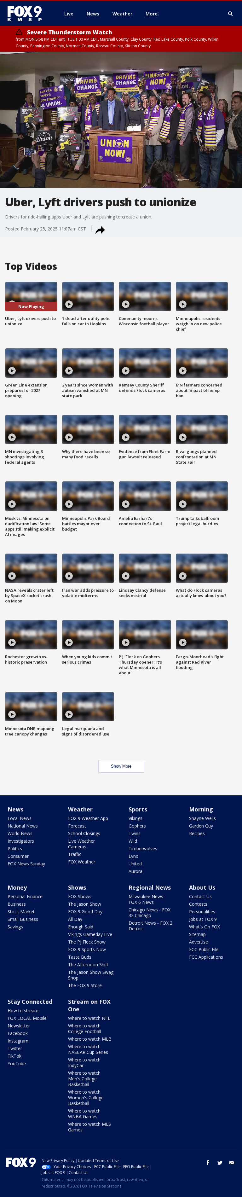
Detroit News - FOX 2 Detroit (150, 926)
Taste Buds (79, 957)
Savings (15, 927)
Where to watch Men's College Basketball (84, 1078)
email (232, 1163)
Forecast (77, 826)
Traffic (74, 854)
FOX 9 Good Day (85, 912)
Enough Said (80, 927)
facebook (208, 1163)
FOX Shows (79, 896)
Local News (20, 818)
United (135, 864)
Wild (133, 841)
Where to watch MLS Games (89, 1127)
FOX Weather (81, 862)
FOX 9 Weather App (88, 818)
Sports (138, 809)
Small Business (23, 919)
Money (17, 887)
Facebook (18, 1033)
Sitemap (197, 934)
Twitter (15, 1048)
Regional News (150, 887)
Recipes (197, 833)
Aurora (135, 871)
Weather (80, 809)
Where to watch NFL (89, 1018)
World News (20, 833)
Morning (201, 809)
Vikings (135, 818)
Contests (198, 904)
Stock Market (21, 912)
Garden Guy (201, 826)
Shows (77, 887)
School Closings (84, 833)
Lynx (133, 856)
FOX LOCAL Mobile (27, 1018)
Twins (135, 833)
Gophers (137, 826)
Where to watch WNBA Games (84, 1113)
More (152, 13)
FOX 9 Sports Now (87, 949)
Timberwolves (143, 848)
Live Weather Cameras (81, 844)
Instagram (18, 1041)
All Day (75, 919)
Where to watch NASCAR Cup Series (88, 1049)
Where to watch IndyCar (84, 1062)
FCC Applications (206, 957)
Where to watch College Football (84, 1028)
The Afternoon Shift (88, 964)
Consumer (18, 856)
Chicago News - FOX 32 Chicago (149, 912)
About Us (202, 887)
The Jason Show (84, 904)
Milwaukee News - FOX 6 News (147, 899)
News (15, 809)
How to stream (23, 1011)
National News (23, 826)
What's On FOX (204, 927)
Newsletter (19, 1026)
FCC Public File (204, 949)
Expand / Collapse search (230, 14)
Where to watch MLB (90, 1039)
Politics (15, 848)
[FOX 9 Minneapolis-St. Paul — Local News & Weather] (28, 13)
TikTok (14, 1056)
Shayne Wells (202, 818)
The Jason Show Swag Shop (90, 975)
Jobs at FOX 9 (203, 919)
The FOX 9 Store (85, 985)
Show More (121, 766)
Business (17, 904)
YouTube (17, 1063)
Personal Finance (25, 896)
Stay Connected (30, 1001)
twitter (220, 1163)
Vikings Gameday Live (90, 934)
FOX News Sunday (26, 864)
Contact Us (200, 896)
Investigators (21, 841)
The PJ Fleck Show (87, 942)
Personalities (202, 912)
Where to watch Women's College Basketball (86, 1097)
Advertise (198, 942)
